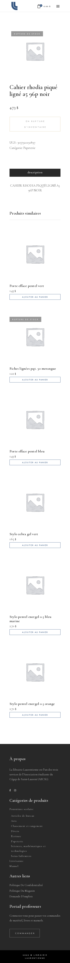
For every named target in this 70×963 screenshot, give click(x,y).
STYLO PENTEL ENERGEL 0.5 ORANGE (32, 704)
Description (35, 172)
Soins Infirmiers (21, 856)
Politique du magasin (22, 891)
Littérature (17, 861)
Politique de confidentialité (26, 885)
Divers (15, 831)
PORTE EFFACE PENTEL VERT (27, 286)
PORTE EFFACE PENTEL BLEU (27, 451)
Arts (14, 821)
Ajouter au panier (35, 297)
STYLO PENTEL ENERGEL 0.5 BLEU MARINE (30, 619)
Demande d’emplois (21, 896)
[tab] (35, 173)
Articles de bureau (22, 815)
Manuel (14, 866)
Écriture (16, 836)
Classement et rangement (27, 826)
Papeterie (29, 148)
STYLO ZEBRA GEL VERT (24, 534)
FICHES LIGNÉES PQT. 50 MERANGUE (33, 368)
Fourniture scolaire (22, 809)
